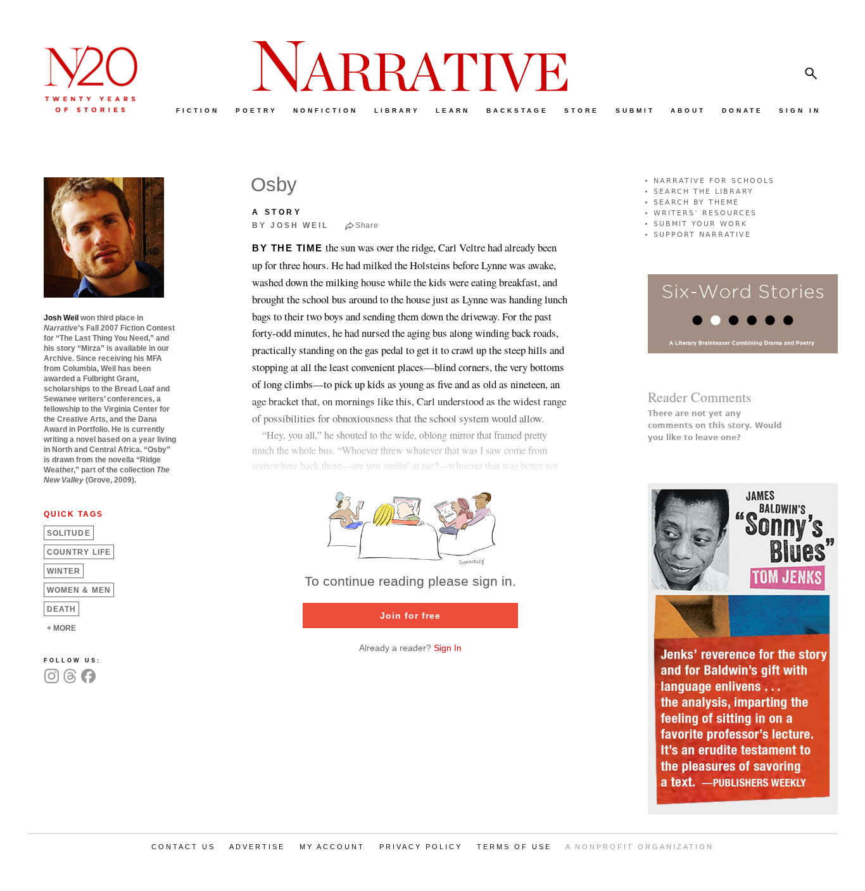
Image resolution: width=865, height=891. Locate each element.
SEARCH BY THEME (696, 202)
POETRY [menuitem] (256, 110)
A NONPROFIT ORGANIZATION (639, 846)
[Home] (84, 109)
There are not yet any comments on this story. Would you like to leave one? (715, 425)
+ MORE (61, 628)
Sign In (448, 648)
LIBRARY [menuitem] (397, 110)
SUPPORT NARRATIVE (702, 235)
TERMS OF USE (514, 846)
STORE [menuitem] (581, 110)
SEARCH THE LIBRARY (703, 191)
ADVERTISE (257, 846)
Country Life (79, 552)
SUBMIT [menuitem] (635, 110)
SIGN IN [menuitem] (800, 110)
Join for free (410, 615)
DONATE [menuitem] (742, 110)
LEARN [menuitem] (453, 110)
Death (61, 609)
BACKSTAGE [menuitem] (517, 110)
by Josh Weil (290, 225)
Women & (79, 590)
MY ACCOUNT (332, 846)
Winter (63, 571)
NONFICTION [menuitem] (325, 110)
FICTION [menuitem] (197, 110)
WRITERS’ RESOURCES (705, 213)
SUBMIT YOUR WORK (700, 224)
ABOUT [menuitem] (688, 110)
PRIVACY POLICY (420, 846)
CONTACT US (183, 846)
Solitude (69, 533)
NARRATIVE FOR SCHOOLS (713, 181)
